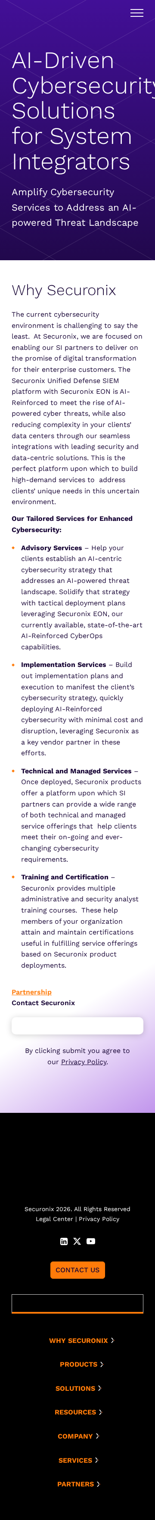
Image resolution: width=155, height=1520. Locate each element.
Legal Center (54, 1218)
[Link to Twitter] (77, 1240)
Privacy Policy (83, 1062)
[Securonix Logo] (31, 13)
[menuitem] (81, 1340)
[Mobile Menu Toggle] (136, 13)
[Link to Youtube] (91, 1240)
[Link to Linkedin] (64, 1240)
